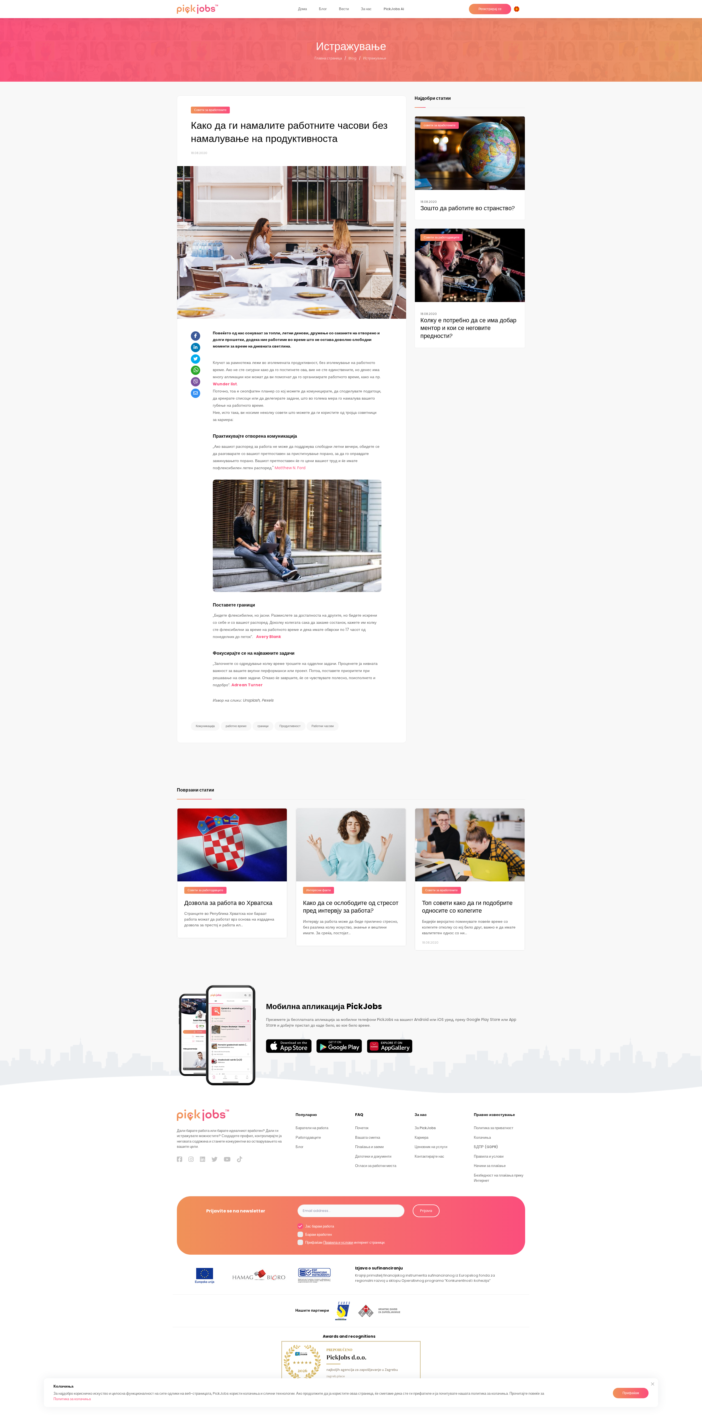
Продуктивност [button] (290, 726)
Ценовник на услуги (431, 1146)
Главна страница (328, 58)
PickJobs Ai (394, 9)
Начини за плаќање (490, 1165)
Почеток (362, 1128)
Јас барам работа (319, 1226)
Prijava (426, 1210)
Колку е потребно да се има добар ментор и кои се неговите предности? (468, 328)
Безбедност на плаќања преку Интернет (498, 1178)
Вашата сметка (367, 1137)
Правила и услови (488, 1156)
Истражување (374, 58)
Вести (344, 9)
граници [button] (262, 726)
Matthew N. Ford (290, 468)
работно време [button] (236, 726)
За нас (366, 9)
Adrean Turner (247, 685)
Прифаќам (630, 1393)
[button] (518, 9)
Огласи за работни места (375, 1165)
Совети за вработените (210, 110)
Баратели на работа (312, 1128)
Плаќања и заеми (369, 1146)
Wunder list (225, 384)
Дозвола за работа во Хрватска (228, 903)
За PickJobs (425, 1128)
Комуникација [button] (205, 726)
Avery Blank (268, 636)
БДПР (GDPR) (486, 1146)
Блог (323, 9)
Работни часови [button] (323, 726)
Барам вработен (318, 1234)
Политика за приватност (493, 1128)
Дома (302, 9)
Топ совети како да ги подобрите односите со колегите (467, 907)
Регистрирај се (490, 9)
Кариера (421, 1137)
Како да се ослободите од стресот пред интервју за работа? (350, 907)
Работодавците (308, 1137)
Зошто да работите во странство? (467, 208)
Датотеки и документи (373, 1156)
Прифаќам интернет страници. (344, 1242)
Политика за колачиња (72, 1399)
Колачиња (482, 1137)
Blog (352, 58)
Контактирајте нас (429, 1156)
